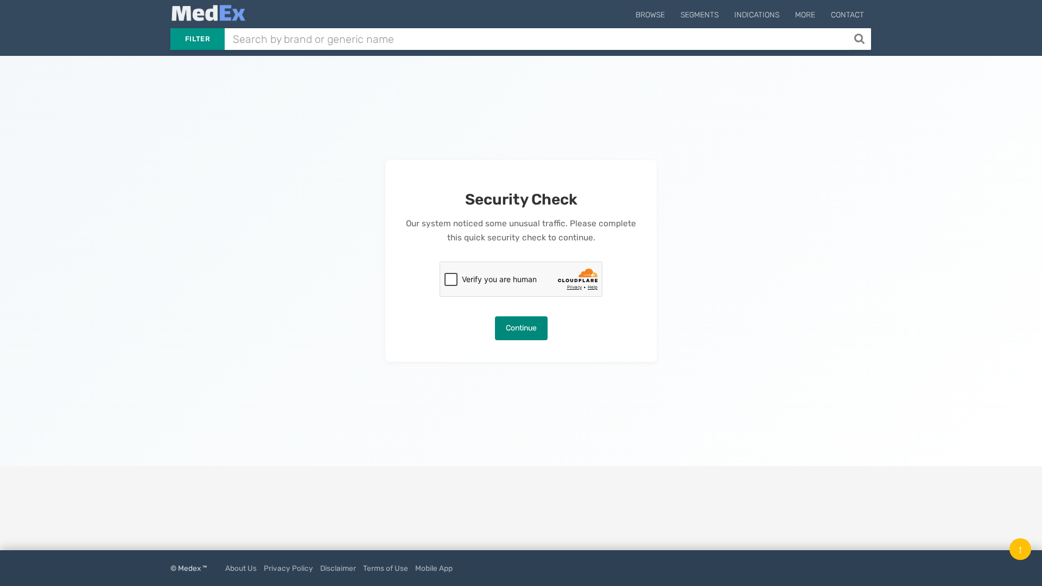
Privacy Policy (288, 568)
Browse (650, 15)
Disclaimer (338, 568)
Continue (521, 328)
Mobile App (434, 568)
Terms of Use (385, 568)
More (805, 15)
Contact (847, 15)
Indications (756, 15)
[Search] (860, 39)
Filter (197, 39)
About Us (241, 568)
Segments (700, 15)
